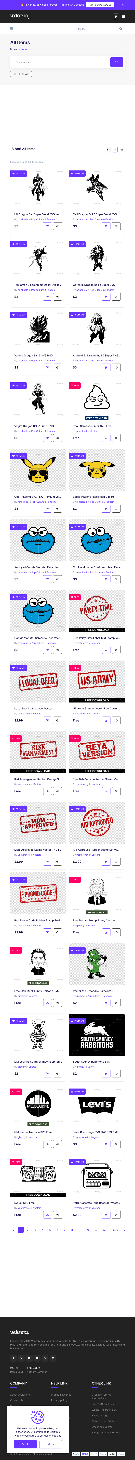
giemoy (80, 925)
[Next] (124, 1230)
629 (104, 1229)
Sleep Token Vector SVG (106, 1432)
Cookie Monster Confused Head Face (96, 567)
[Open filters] (108, 149)
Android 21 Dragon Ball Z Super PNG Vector (97, 355)
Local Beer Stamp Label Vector (33, 708)
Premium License (61, 1394)
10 (87, 1229)
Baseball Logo (100, 1415)
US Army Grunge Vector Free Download (97, 708)
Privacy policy (59, 1400)
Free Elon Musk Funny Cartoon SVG (36, 991)
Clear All (22, 74)
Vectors (94, 431)
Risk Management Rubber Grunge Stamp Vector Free (38, 779)
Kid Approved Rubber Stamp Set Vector (97, 849)
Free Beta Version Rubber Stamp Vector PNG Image (97, 779)
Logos (94, 1137)
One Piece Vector (102, 1426)
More (51, 1444)
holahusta (23, 219)
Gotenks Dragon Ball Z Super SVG (94, 284)
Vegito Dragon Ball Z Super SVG (34, 426)
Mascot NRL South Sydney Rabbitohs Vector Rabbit (38, 1061)
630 (115, 1229)
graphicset (82, 1137)
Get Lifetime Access (100, 4)
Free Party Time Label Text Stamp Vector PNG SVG (97, 638)
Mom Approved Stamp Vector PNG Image (38, 849)
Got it (25, 1444)
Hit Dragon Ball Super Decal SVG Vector (38, 214)
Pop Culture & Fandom (43, 219)
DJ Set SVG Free (24, 1202)
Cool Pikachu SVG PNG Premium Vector (38, 496)
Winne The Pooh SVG (104, 1409)
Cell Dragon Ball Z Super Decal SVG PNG (97, 214)
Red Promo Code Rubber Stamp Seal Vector (38, 920)
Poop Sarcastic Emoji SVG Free (92, 426)
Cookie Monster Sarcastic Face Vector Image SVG (38, 638)
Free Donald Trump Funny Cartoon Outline (97, 920)
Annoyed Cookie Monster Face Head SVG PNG (38, 567)
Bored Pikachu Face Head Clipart (93, 496)
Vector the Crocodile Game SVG (93, 991)
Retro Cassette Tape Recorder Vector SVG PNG (97, 1202)
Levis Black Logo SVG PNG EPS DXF (95, 1132)
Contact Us (16, 1400)
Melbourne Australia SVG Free (33, 1132)
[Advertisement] (67, 115)
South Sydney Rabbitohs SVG (91, 1061)
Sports (32, 1066)
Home (13, 49)
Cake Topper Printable (105, 1421)
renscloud (81, 431)
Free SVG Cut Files (103, 1404)
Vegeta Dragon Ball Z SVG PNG (33, 355)
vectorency (82, 643)
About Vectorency (20, 1394)
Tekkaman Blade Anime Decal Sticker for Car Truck (38, 284)
